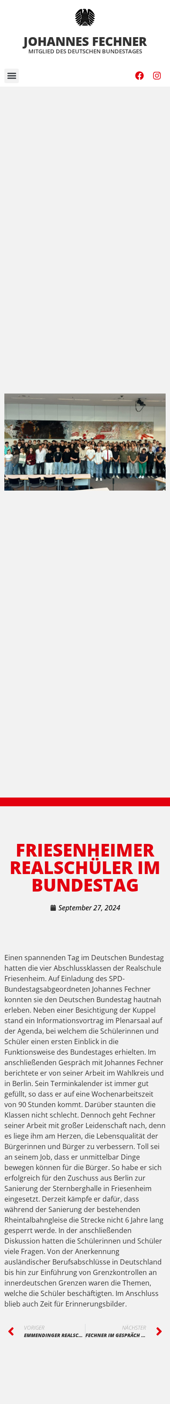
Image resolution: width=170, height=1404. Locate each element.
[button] (11, 76)
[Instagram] (157, 75)
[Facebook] (139, 75)
